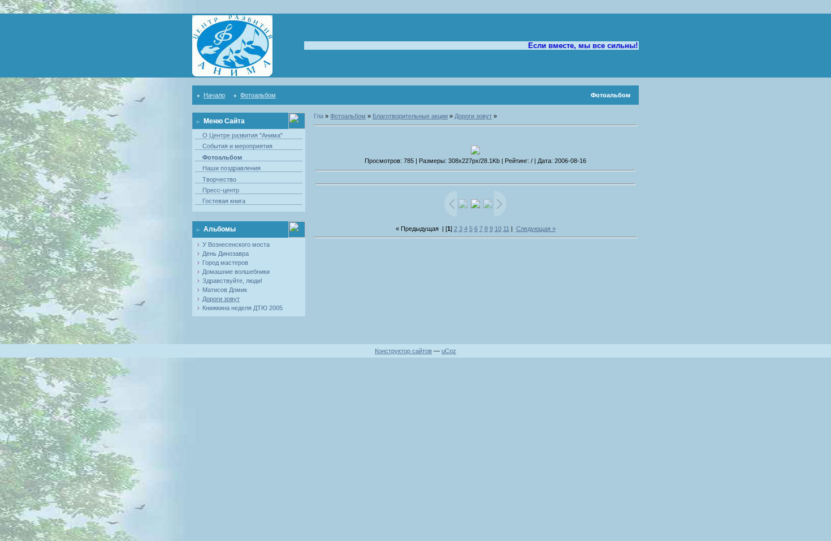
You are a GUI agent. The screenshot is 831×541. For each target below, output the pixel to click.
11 (506, 228)
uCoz (449, 350)
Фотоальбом (258, 95)
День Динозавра (225, 253)
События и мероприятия (237, 146)
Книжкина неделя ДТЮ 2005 (242, 307)
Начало (214, 95)
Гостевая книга (223, 200)
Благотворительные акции (410, 116)
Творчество (219, 179)
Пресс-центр (220, 190)
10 (498, 228)
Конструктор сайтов (403, 350)
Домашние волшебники (236, 271)
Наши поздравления (231, 168)
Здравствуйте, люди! (232, 280)
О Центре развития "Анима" (242, 135)
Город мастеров (225, 262)
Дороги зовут (221, 298)
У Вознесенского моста (236, 244)
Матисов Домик (224, 289)
